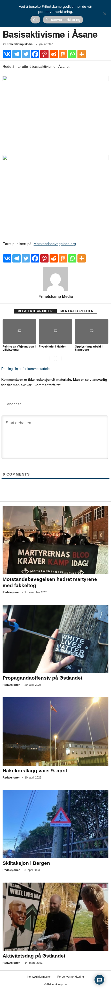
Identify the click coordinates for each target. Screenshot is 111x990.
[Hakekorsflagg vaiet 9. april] (55, 731)
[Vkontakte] (7, 54)
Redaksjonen (11, 592)
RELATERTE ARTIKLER (35, 311)
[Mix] (63, 54)
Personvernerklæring (70, 976)
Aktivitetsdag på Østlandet (34, 956)
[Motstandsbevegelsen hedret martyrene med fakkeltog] (55, 540)
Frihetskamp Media (20, 44)
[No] (104, 13)
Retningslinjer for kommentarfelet (26, 369)
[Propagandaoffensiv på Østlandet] (55, 639)
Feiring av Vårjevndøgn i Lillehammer (19, 348)
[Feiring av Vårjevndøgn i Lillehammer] (19, 331)
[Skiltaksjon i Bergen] (55, 824)
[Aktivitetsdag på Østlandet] (55, 917)
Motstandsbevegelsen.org (55, 244)
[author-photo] (55, 279)
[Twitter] (26, 54)
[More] (81, 54)
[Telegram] (16, 54)
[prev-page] (52, 358)
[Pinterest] (44, 54)
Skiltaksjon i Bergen (26, 863)
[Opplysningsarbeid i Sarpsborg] (91, 331)
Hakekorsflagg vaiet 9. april (35, 770)
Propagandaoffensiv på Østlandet (42, 678)
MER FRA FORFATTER (76, 311)
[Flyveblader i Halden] (55, 331)
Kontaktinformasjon (39, 976)
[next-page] (58, 358)
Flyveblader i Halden (52, 346)
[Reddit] (54, 54)
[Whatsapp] (72, 54)
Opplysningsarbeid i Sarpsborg (88, 348)
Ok (35, 20)
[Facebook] (35, 54)
